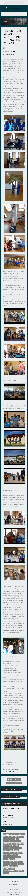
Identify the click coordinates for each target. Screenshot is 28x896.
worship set (5, 873)
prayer (8, 863)
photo (16, 861)
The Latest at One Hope (11, 790)
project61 (5, 866)
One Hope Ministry (7, 857)
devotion (18, 841)
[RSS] (9, 884)
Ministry (7, 54)
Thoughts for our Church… (13, 782)
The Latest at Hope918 (10, 796)
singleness (11, 866)
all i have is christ (19, 836)
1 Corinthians (6, 834)
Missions (12, 54)
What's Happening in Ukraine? (11, 808)
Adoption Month (20, 834)
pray (4, 863)
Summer (5, 821)
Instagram (11, 845)
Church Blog (8, 22)
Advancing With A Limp (17, 769)
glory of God (20, 843)
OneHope (5, 854)
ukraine (13, 771)
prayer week (14, 863)
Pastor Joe (11, 859)
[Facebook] (14, 884)
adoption (13, 834)
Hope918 (5, 845)
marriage (5, 850)
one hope (20, 852)
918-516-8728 (15, 889)
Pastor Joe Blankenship (8, 861)
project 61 (20, 863)
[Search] (23, 2)
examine (14, 843)
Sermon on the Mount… (14, 779)
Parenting (5, 859)
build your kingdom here (9, 838)
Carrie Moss (8, 771)
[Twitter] (16, 884)
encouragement (7, 843)
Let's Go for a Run (8, 815)
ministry (11, 850)
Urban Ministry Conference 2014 (10, 870)
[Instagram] (18, 884)
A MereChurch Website (14, 894)
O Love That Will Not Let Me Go (10, 852)
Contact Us (14, 881)
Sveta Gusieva (6, 868)
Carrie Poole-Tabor (10, 51)
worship (21, 870)
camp (17, 838)
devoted (12, 841)
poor (21, 861)
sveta (16, 866)
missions (16, 850)
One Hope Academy (13, 854)
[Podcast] (11, 884)
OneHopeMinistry (17, 857)
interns (16, 845)
